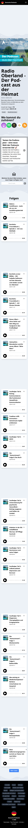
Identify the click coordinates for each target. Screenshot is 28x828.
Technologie (21, 793)
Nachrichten (20, 799)
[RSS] (24, 125)
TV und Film (6, 796)
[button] (26, 2)
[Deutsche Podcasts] (14, 813)
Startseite (6, 822)
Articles (21, 822)
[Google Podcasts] (19, 125)
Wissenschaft (21, 804)
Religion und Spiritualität (16, 790)
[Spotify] (8, 125)
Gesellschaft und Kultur (9, 793)
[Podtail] (14, 125)
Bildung (20, 785)
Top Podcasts (14, 822)
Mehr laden (14, 770)
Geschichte (21, 796)
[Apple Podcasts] (3, 125)
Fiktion (14, 796)
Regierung (17, 801)
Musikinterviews (12, 112)
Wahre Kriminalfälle (9, 799)
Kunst (13, 785)
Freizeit (10, 801)
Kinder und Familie (18, 787)
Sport (13, 807)
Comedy (7, 785)
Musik (3, 112)
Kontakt (14, 824)
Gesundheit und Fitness (8, 804)
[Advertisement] (14, 19)
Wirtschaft (7, 787)
